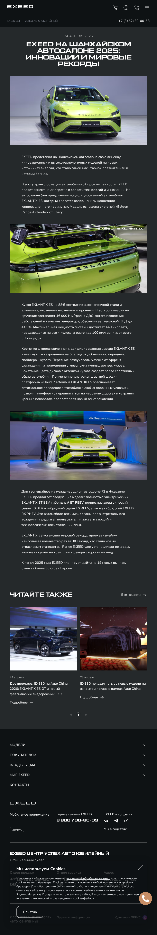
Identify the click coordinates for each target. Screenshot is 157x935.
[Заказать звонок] (136, 7)
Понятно (30, 912)
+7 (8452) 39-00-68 (134, 21)
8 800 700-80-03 (77, 820)
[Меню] (147, 7)
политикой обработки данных (88, 878)
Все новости (131, 594)
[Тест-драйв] (125, 7)
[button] (141, 867)
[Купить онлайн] (115, 7)
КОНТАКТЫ (19, 785)
